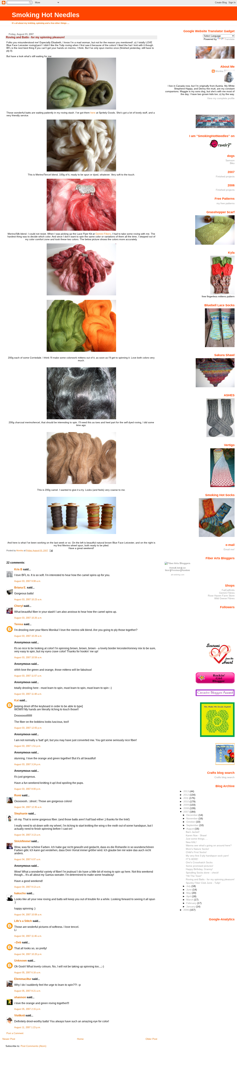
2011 (186, 798)
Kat (16, 700)
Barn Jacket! (193, 832)
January (191, 906)
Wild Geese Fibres (224, 598)
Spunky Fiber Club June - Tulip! (203, 882)
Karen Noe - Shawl (196, 835)
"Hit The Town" (194, 876)
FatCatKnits (228, 590)
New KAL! (191, 842)
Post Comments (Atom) (33, 1046)
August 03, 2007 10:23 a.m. (28, 599)
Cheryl (18, 605)
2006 (186, 909)
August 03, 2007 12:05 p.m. (28, 728)
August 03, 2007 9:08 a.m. (27, 581)
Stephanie (21, 813)
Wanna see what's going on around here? (209, 845)
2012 (186, 794)
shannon (20, 997)
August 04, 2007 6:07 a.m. (27, 859)
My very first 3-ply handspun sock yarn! (207, 855)
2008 (186, 808)
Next (167, 570)
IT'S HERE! (192, 859)
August (190, 828)
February (191, 903)
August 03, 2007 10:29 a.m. (28, 636)
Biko (232, 163)
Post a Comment (14, 1033)
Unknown (20, 960)
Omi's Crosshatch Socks (199, 862)
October (191, 821)
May (189, 892)
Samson (230, 160)
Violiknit (19, 1015)
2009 (186, 804)
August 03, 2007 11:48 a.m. (28, 694)
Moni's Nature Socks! (197, 849)
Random (186, 570)
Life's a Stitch (23, 920)
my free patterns (226, 203)
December (192, 815)
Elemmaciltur (22, 978)
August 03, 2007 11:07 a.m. (28, 676)
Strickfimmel (22, 841)
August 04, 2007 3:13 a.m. (27, 835)
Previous (175, 570)
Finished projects (225, 176)
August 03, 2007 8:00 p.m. (27, 789)
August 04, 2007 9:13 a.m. (27, 887)
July (188, 886)
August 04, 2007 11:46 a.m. (28, 936)
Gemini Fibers (103, 233)
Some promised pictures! (199, 865)
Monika (219, 71)
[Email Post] (51, 551)
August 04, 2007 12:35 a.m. (28, 807)
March (190, 899)
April (189, 896)
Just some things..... (197, 838)
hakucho (20, 893)
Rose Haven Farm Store (221, 595)
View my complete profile (221, 98)
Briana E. (20, 587)
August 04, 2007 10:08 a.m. (28, 914)
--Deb (17, 942)
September (192, 825)
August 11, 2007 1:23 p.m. (27, 1027)
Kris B (18, 569)
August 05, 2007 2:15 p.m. (27, 1009)
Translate (229, 39)
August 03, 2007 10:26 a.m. (28, 618)
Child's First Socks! (196, 852)
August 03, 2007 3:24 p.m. (27, 764)
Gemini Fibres (227, 592)
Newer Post (8, 1039)
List (184, 568)
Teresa (18, 624)
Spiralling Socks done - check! (202, 872)
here (92, 112)
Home (80, 1039)
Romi (17, 795)
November (192, 818)
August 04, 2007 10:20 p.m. (28, 954)
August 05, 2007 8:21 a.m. (27, 991)
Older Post (151, 1039)
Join (178, 568)
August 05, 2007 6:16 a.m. (27, 972)
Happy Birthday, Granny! (199, 869)
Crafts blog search (224, 777)
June (189, 889)
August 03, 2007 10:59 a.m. (28, 657)
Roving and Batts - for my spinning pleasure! (210, 879)
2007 (186, 811)
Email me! (229, 549)
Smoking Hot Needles (45, 15)
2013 (186, 791)
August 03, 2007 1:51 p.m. (27, 746)
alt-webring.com (177, 575)
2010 (186, 801)
